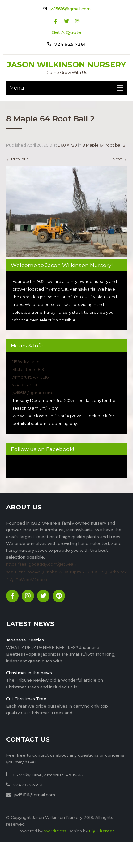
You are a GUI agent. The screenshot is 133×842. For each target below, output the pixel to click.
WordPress (55, 830)
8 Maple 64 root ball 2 (103, 144)
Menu (16, 88)
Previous (17, 158)
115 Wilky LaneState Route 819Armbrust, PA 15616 (30, 369)
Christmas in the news (29, 672)
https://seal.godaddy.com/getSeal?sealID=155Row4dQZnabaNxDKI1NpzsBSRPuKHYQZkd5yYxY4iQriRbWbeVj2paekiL (66, 572)
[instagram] (77, 21)
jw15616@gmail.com (70, 8)
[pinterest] (59, 596)
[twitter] (66, 21)
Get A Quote (66, 32)
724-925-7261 (24, 384)
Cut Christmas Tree (26, 698)
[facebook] (55, 21)
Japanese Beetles (25, 639)
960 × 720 (67, 144)
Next (119, 158)
